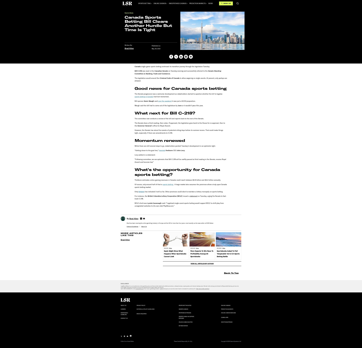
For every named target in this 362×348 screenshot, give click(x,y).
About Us (144, 226)
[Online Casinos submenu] (166, 3)
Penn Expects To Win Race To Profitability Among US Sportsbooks (201, 254)
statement (193, 196)
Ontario (141, 192)
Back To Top (231, 273)
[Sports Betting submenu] (151, 3)
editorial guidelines (132, 226)
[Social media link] (171, 57)
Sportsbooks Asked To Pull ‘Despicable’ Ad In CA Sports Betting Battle (228, 254)
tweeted (162, 150)
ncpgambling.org (139, 288)
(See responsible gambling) (202, 288)
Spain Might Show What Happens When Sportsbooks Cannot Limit (175, 254)
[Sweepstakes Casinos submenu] (187, 3)
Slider (170, 248)
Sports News (129, 13)
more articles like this (131, 234)
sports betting (168, 184)
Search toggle (237, 3)
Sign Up (227, 3)
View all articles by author (202, 264)
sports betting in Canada (144, 97)
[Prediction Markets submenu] (206, 3)
